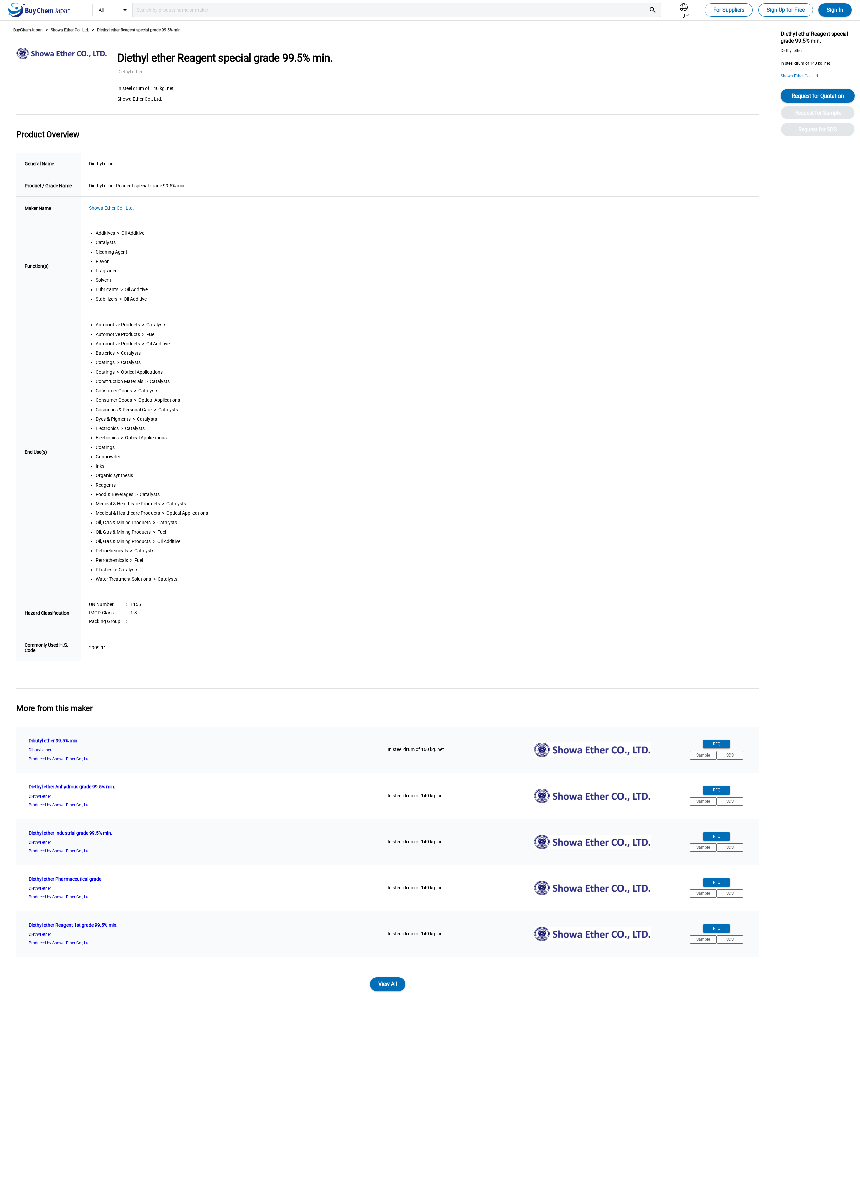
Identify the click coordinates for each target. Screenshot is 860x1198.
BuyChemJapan (28, 30)
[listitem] (387, 750)
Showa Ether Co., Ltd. (70, 30)
